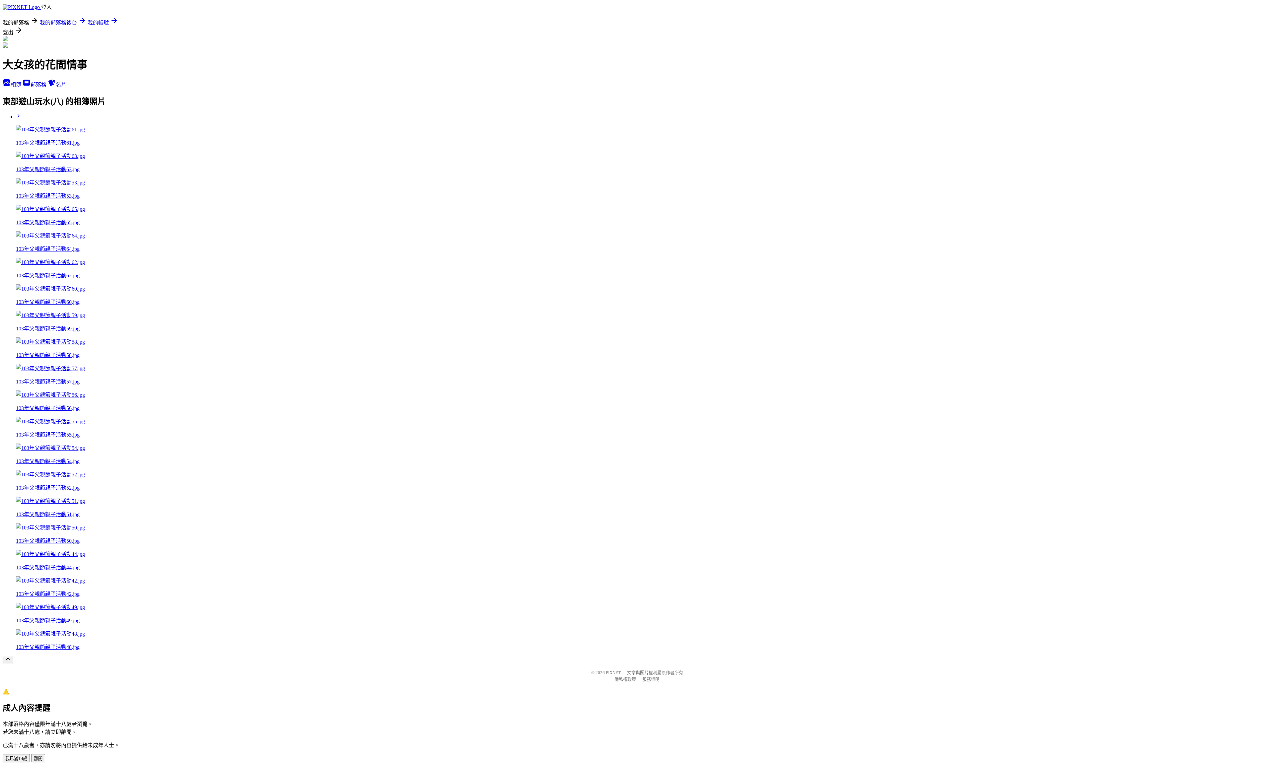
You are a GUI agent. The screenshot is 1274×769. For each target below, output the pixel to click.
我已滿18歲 (16, 758)
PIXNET (613, 672)
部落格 (39, 85)
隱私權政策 (625, 679)
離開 (38, 758)
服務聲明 (651, 679)
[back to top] (8, 660)
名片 (61, 85)
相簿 (17, 85)
